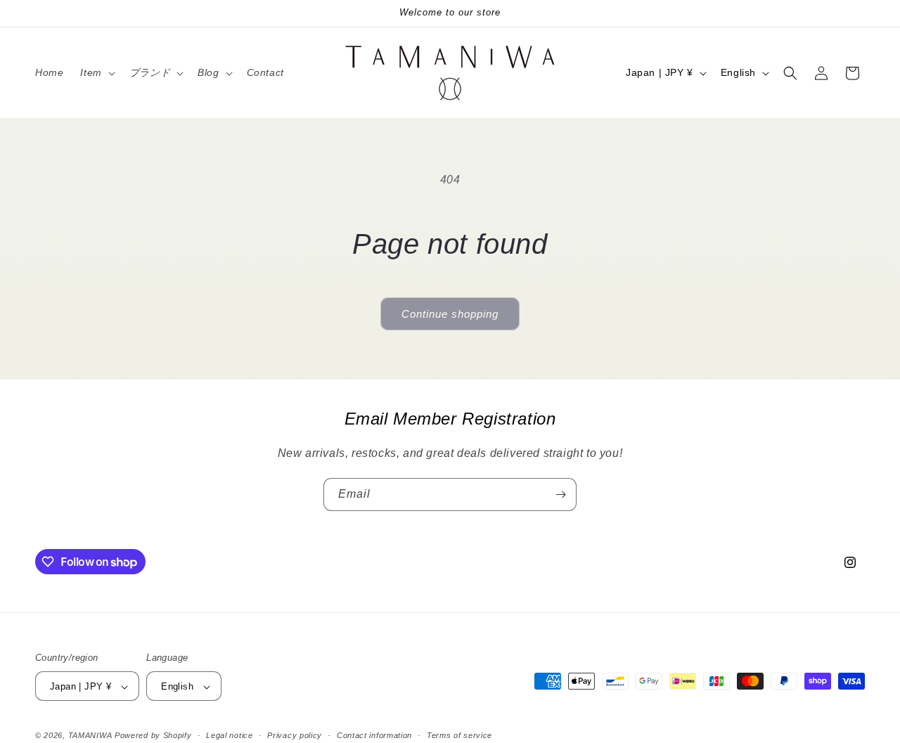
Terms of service (459, 735)
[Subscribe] (560, 494)
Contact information (374, 735)
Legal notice (229, 735)
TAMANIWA (90, 736)
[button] (96, 72)
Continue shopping (450, 314)
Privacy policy (294, 735)
